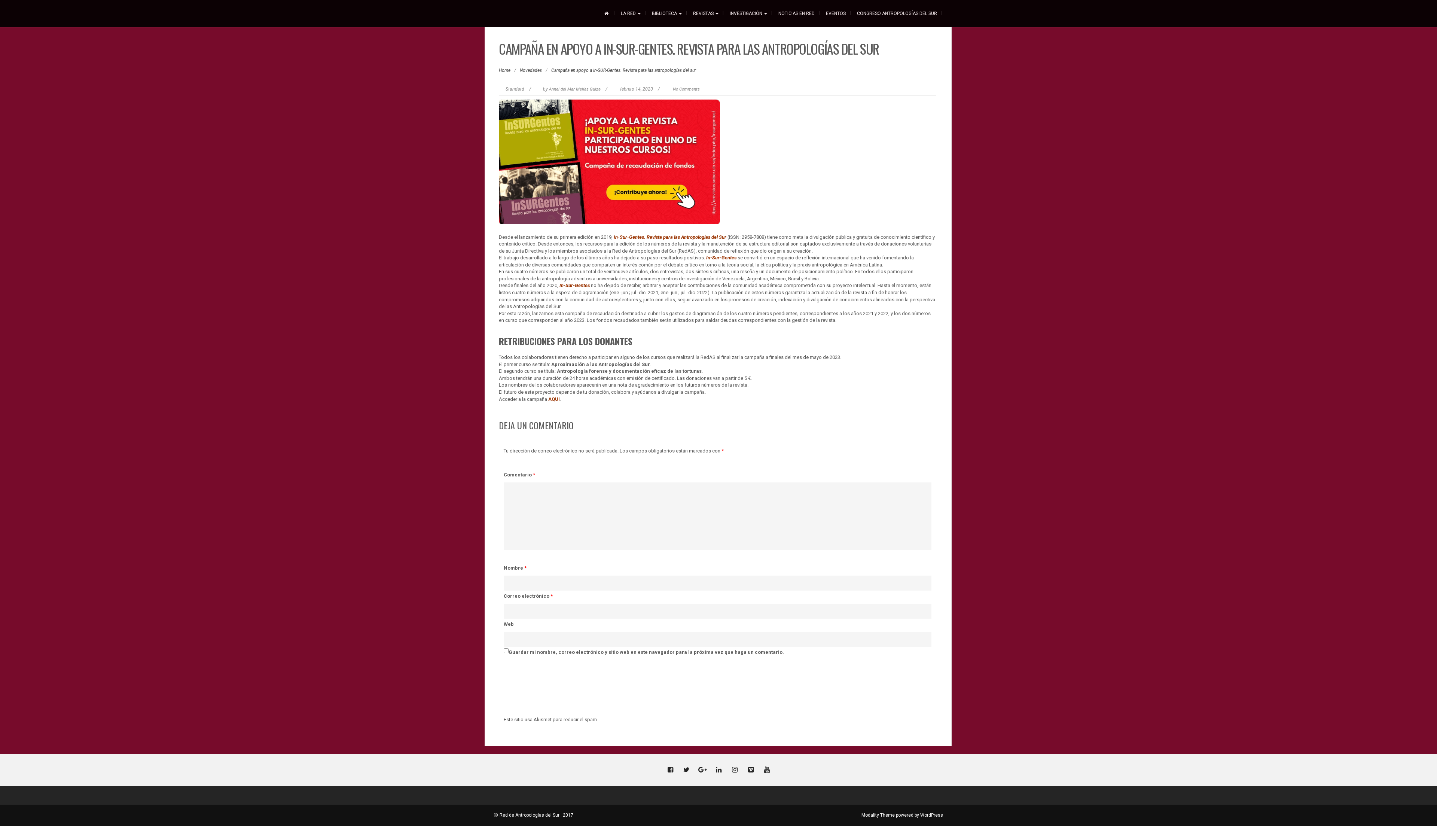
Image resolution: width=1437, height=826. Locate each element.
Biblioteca (665, 13)
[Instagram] (734, 770)
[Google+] (702, 770)
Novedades (531, 70)
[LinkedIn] (718, 770)
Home (504, 70)
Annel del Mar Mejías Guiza (575, 89)
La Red (629, 13)
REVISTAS (704, 13)
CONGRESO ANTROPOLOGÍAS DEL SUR (897, 13)
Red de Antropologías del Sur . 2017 (536, 815)
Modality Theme (878, 815)
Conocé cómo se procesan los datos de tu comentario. (663, 719)
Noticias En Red (796, 13)
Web (509, 624)
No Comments (686, 89)
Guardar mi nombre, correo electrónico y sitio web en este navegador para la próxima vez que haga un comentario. (646, 652)
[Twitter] (686, 770)
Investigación (746, 13)
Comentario (519, 475)
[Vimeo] (750, 770)
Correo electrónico (528, 596)
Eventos (836, 13)
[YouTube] (766, 770)
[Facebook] (670, 770)
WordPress (931, 815)
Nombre (515, 568)
